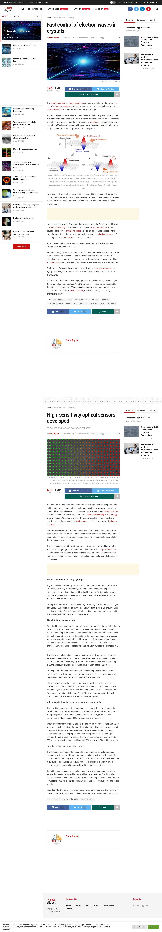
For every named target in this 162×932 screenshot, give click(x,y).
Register (155, 2)
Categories (36, 9)
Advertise (12, 2)
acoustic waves (54, 262)
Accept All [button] (153, 927)
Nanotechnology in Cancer (138, 28)
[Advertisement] (21, 87)
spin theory (95, 122)
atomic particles (77, 103)
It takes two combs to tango (24, 218)
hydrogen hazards (70, 799)
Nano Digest (54, 38)
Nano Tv (81, 9)
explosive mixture (108, 549)
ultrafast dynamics (106, 234)
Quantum (104, 300)
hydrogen (56, 799)
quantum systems (63, 106)
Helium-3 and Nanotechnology (25, 45)
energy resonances (102, 268)
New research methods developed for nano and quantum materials (149, 59)
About (6, 2)
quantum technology (74, 303)
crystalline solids (73, 231)
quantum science (54, 110)
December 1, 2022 (69, 38)
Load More (21, 246)
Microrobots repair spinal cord (25, 149)
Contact (46, 2)
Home (21, 9)
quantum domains (59, 103)
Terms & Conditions (35, 2)
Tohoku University (57, 228)
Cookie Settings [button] (139, 927)
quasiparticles (67, 237)
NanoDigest (57, 9)
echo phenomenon (98, 228)
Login (147, 2)
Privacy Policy (22, 2)
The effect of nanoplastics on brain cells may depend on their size (25, 192)
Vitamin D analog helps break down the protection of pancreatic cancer (26, 164)
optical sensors (80, 521)
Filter (37, 16)
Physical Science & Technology (64, 18)
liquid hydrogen (111, 511)
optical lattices (76, 290)
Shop (103, 9)
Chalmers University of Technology (101, 515)
